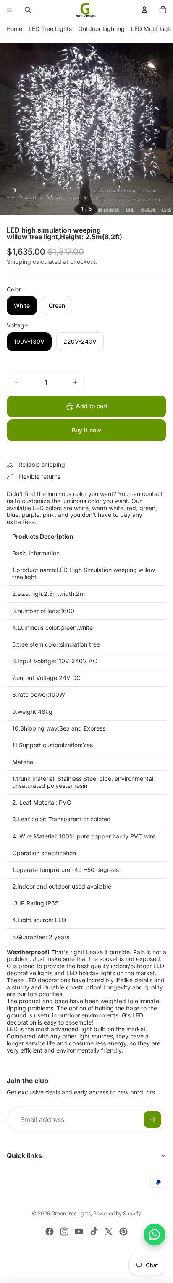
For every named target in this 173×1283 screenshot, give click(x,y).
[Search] (27, 9)
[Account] (144, 9)
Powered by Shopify (117, 1213)
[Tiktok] (94, 1232)
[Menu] (9, 9)
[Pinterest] (123, 1232)
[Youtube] (79, 1232)
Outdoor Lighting (101, 28)
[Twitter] (109, 1232)
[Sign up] (152, 1119)
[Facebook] (50, 1232)
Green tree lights (71, 1213)
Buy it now (86, 430)
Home (14, 28)
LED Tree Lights (50, 28)
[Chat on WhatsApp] (154, 1234)
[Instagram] (64, 1232)
